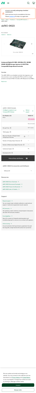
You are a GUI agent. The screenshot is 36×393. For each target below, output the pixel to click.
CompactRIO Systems (22, 19)
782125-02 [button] (9, 34)
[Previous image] (4, 44)
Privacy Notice (16, 377)
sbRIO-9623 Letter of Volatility (10, 189)
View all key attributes (16, 158)
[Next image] (31, 44)
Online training (6, 223)
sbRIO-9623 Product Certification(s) (11, 186)
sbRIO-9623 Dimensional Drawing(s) (11, 184)
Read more (4, 81)
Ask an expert (27, 111)
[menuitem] (28, 3)
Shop (7, 19)
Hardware (12, 19)
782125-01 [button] (3, 34)
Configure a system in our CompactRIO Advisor (9, 111)
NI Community (6, 208)
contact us (12, 16)
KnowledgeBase (6, 216)
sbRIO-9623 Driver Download (10, 181)
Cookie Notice (26, 377)
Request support (7, 201)
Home (2, 19)
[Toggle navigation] (8, 3)
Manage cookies (18, 390)
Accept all (18, 385)
